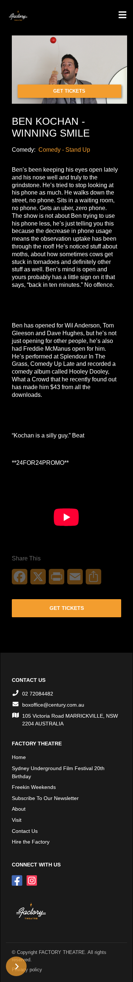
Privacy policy (27, 969)
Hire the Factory (31, 842)
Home (19, 757)
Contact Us (25, 831)
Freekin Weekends (34, 787)
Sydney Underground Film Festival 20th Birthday (58, 772)
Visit (16, 820)
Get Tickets (69, 91)
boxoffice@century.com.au (53, 705)
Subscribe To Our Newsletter (45, 798)
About (18, 809)
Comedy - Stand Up (64, 150)
